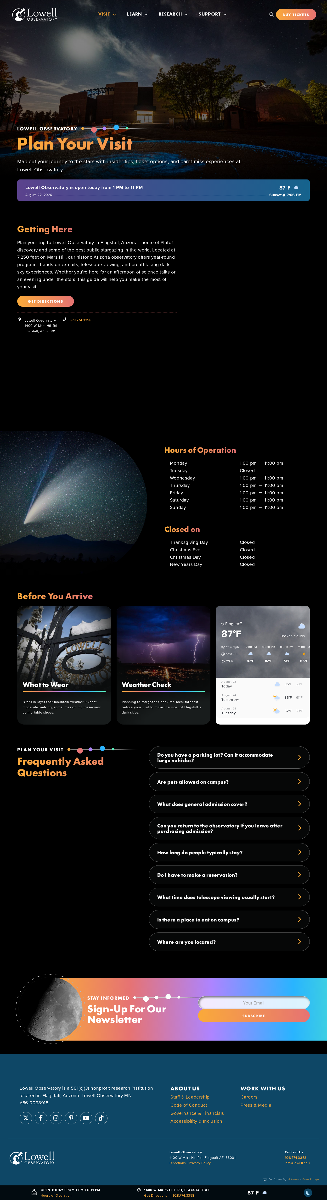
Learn (134, 14)
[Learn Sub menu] (146, 14)
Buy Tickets (296, 14)
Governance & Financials (197, 1113)
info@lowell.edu (297, 1163)
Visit (104, 14)
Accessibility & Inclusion (196, 1121)
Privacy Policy (200, 1163)
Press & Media (256, 1105)
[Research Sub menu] (186, 14)
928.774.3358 (80, 320)
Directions (177, 1163)
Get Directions (45, 301)
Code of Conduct (188, 1105)
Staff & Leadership (190, 1097)
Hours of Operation (56, 1195)
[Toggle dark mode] (308, 1193)
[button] (228, 654)
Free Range (310, 1179)
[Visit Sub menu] (114, 14)
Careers (249, 1097)
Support (210, 14)
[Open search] (271, 14)
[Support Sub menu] (225, 14)
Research (170, 14)
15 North (293, 1179)
